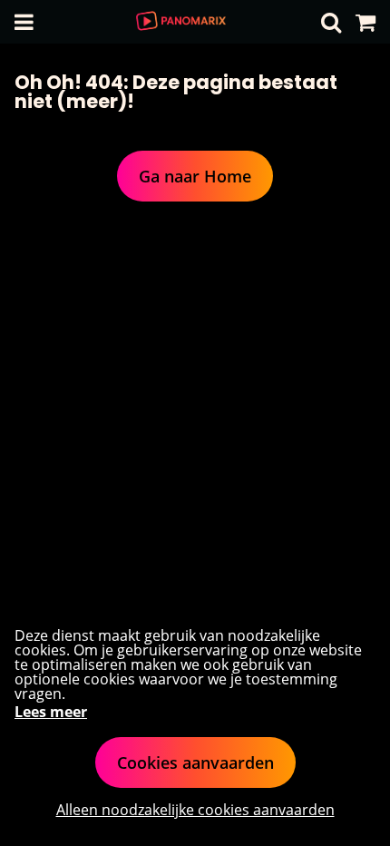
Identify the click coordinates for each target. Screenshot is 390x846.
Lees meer (51, 712)
